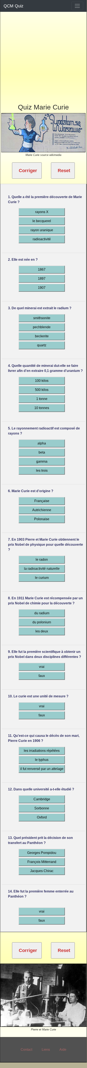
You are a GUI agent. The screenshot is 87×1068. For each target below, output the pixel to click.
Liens (46, 1049)
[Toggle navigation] (77, 6)
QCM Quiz (13, 6)
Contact (26, 1049)
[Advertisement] (43, 55)
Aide (62, 1049)
